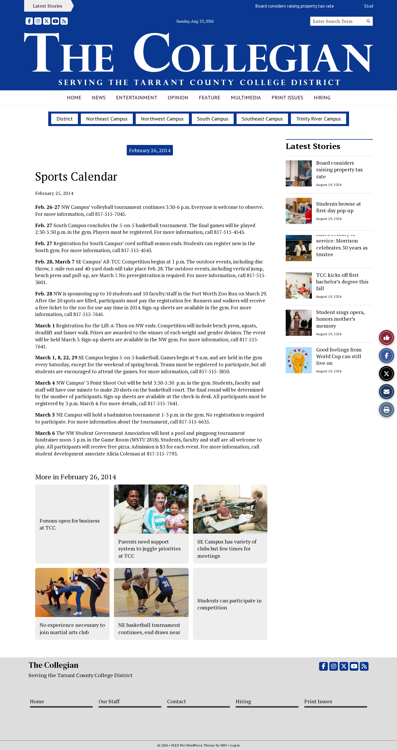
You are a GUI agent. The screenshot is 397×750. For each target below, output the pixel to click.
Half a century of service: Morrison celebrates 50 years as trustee (342, 244)
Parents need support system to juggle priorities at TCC (149, 548)
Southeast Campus (262, 118)
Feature (209, 97)
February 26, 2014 (150, 150)
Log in (235, 745)
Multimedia (246, 97)
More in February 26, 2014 (75, 476)
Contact (176, 701)
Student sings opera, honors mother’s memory (340, 318)
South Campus (212, 118)
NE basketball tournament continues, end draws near (149, 628)
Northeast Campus (107, 118)
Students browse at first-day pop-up (338, 206)
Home (74, 97)
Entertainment (136, 97)
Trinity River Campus (318, 118)
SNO (223, 745)
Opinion (178, 97)
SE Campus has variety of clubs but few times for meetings (226, 548)
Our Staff (109, 701)
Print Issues (287, 97)
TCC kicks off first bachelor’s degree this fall (342, 281)
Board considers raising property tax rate (285, 6)
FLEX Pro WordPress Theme (193, 745)
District (64, 118)
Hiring (322, 97)
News (98, 97)
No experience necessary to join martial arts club (72, 628)
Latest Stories (313, 146)
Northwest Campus (162, 118)
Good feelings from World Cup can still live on (339, 356)
